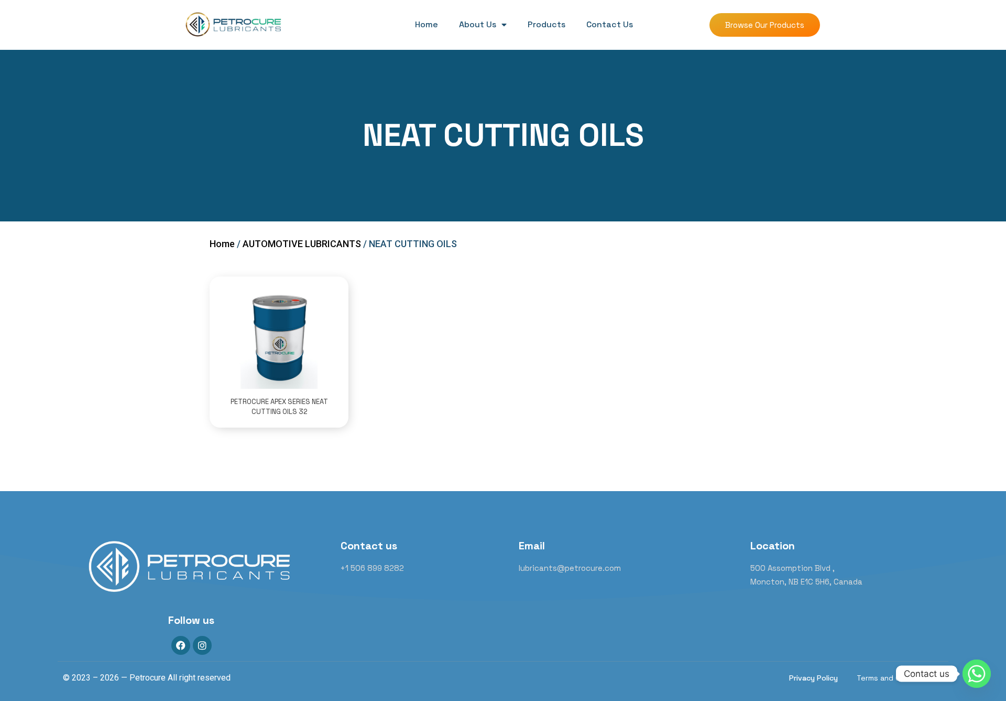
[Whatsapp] (977, 674)
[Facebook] (180, 645)
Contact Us (609, 24)
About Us (477, 24)
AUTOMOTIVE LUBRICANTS (302, 243)
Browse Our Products (764, 25)
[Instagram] (202, 645)
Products (546, 24)
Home (426, 24)
